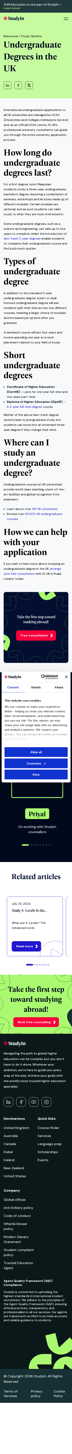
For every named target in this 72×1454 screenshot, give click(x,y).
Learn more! (12, 8)
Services (44, 1136)
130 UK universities (45, 509)
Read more (24, 946)
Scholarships (48, 1152)
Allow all (36, 752)
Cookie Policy (59, 1393)
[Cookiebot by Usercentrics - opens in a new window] (43, 676)
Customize (34, 763)
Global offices (15, 1199)
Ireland (9, 1160)
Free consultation (34, 635)
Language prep (50, 1144)
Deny (36, 774)
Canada (10, 1144)
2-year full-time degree (26, 407)
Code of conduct (17, 1215)
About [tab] (59, 687)
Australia (11, 1136)
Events (43, 1160)
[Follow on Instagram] (46, 1102)
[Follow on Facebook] (21, 1102)
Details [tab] (36, 687)
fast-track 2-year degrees (22, 238)
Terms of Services (11, 1393)
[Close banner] (66, 677)
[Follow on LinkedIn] (8, 1102)
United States (15, 1176)
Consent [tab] (13, 687)
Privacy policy (36, 1393)
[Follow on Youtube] (34, 1102)
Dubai (8, 1152)
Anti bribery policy (18, 1207)
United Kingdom (16, 1128)
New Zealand (14, 1168)
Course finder (48, 1128)
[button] (25, 845)
